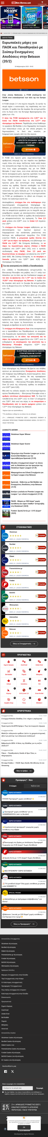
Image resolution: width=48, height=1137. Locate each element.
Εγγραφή (39, 1088)
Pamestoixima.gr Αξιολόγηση (11, 955)
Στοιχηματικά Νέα (7, 716)
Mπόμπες (4, 1025)
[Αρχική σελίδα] (1, 33)
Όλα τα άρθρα (22, 771)
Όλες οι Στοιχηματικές (22, 644)
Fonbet (12, 581)
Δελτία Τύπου (7, 38)
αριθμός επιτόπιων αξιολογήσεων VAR (18, 396)
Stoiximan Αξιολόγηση (9, 944)
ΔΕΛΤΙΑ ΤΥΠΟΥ (7, 33)
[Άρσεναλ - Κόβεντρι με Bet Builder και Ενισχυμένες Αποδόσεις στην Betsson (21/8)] (6, 485)
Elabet (11, 556)
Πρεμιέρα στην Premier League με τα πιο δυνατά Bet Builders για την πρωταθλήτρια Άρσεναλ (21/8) (28, 455)
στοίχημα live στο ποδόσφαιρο (28, 202)
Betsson (12, 629)
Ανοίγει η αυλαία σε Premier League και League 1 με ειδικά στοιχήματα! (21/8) (27, 493)
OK (24, 1127)
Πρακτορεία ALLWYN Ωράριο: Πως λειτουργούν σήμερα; (23, 726)
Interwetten (13, 617)
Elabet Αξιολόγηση (8, 951)
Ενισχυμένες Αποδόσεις (36, 371)
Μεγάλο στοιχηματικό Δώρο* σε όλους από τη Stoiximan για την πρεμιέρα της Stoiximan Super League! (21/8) (27, 465)
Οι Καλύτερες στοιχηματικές (11, 982)
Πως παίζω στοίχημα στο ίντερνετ (13, 990)
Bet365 (12, 593)
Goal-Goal (4, 1010)
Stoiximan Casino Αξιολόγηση (11, 1038)
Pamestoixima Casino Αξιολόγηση (13, 1049)
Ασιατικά (4, 1029)
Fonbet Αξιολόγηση (8, 958)
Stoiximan (13, 532)
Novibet (12, 544)
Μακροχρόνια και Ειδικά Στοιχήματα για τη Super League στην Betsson (27, 473)
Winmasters (13, 605)
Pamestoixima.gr (15, 568)
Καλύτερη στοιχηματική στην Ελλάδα (14, 994)
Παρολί (4, 1021)
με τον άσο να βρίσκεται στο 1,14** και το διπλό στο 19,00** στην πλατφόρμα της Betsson (24, 278)
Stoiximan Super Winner (20, 434)
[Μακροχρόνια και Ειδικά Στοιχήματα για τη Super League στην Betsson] (6, 475)
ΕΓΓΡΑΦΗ (30, 150)
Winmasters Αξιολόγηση (10, 966)
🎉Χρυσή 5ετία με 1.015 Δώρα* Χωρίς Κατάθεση (21, 858)
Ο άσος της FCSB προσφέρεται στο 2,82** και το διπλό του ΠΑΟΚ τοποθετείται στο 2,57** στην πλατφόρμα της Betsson (24, 120)
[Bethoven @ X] (12, 1071)
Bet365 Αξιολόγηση (8, 962)
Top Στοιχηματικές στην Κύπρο (12, 979)
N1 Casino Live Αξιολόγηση (11, 1060)
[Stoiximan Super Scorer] (6, 446)
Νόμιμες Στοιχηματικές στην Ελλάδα (14, 975)
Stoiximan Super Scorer (20, 444)
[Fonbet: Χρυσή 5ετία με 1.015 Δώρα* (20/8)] (6, 513)
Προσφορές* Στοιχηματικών (11, 986)
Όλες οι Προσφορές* (22, 924)
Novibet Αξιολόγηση (8, 947)
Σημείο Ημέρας (6, 1006)
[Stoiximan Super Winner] (6, 437)
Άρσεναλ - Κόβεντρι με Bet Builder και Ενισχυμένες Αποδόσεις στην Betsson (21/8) (26, 484)
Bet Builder (5, 1017)
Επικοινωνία (5, 997)
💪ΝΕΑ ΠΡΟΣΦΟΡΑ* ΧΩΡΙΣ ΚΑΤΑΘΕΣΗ (17, 871)
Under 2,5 (34, 221)
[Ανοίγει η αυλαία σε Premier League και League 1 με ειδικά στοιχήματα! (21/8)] (6, 494)
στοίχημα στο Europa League (17, 227)
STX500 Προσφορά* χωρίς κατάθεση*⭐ (18, 799)
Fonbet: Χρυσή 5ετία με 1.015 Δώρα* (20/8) (26, 512)
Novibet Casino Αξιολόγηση (11, 1041)
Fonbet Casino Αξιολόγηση (10, 1053)
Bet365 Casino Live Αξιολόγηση (12, 1056)
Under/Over (5, 1014)
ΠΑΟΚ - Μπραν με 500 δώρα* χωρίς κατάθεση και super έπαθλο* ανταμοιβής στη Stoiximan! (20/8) (27, 503)
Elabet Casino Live (7, 1045)
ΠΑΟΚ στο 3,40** (9, 243)
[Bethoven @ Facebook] (5, 1071)
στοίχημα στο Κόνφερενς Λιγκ (17, 329)
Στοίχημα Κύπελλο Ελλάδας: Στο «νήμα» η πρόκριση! (21, 719)
